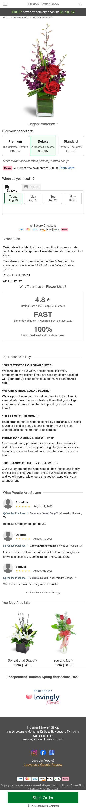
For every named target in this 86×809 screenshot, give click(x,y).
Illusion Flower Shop (43, 4)
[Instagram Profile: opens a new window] (34, 752)
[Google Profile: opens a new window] (52, 752)
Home (6, 17)
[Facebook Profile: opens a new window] (43, 752)
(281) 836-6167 (43, 735)
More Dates (72, 198)
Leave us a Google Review (43, 764)
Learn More (66, 168)
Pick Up (34, 187)
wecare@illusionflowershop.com (43, 739)
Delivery (12, 189)
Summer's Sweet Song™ (44, 513)
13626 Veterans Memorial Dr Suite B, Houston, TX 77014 (43, 731)
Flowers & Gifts (21, 17)
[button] (77, 800)
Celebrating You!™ (40, 578)
